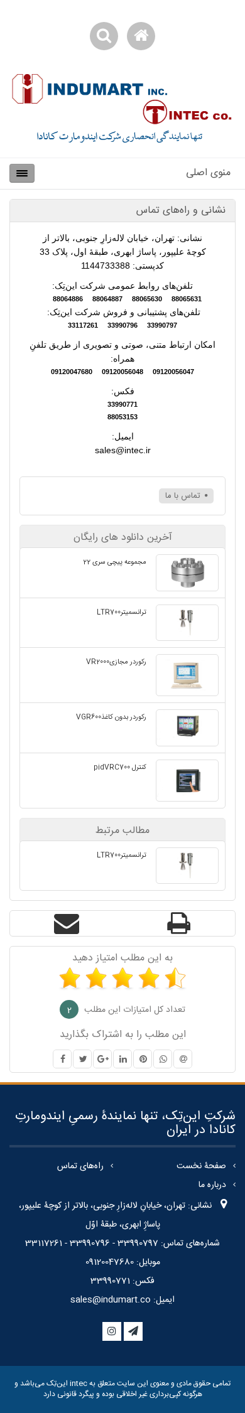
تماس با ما (184, 496)
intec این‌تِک (66, 1383)
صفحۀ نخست (201, 1166)
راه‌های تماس (80, 1166)
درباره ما (212, 1185)
